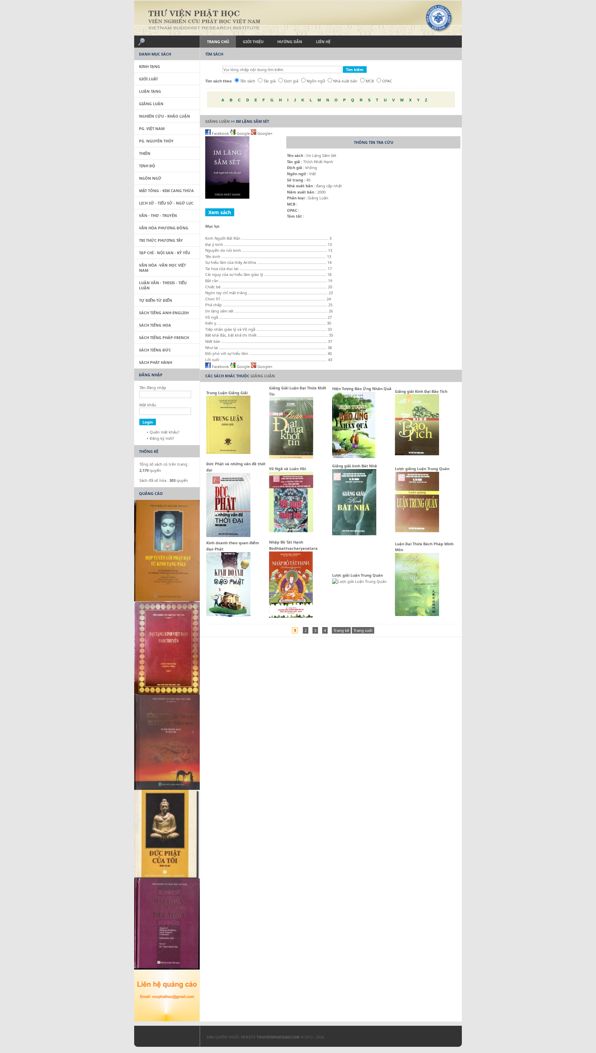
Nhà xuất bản (345, 80)
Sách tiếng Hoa (155, 325)
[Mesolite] (163, 1038)
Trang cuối (363, 630)
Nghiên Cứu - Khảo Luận (164, 116)
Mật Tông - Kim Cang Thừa (166, 190)
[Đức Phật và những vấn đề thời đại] (228, 535)
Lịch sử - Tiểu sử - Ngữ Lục (166, 203)
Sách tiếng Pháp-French (164, 337)
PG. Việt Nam (152, 128)
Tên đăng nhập (152, 387)
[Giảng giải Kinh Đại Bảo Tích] (417, 453)
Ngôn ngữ (316, 80)
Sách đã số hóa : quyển (163, 480)
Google (243, 133)
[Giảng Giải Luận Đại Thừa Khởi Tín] (291, 457)
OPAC (387, 80)
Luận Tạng (150, 91)
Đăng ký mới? (162, 438)
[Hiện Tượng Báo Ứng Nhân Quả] (353, 456)
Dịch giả (291, 80)
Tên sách (247, 80)
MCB (370, 80)
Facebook (220, 133)
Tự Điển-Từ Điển (155, 300)
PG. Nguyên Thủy (156, 140)
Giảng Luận (217, 121)
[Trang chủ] (298, 18)
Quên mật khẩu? (164, 432)
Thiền (144, 153)
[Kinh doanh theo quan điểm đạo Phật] (228, 615)
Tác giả (270, 80)
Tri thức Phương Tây (161, 240)
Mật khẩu (147, 404)
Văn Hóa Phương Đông (163, 227)
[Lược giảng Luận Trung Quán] (417, 530)
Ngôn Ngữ (150, 178)
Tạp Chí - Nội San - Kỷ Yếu (164, 252)
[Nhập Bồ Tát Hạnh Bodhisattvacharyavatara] (291, 616)
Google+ (264, 133)
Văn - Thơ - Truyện (158, 215)
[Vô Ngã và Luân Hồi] (291, 530)
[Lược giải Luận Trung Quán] (359, 581)
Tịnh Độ (147, 165)
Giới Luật (148, 78)
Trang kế (341, 630)
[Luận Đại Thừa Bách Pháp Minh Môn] (417, 614)
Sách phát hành (155, 362)
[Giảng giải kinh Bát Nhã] (354, 533)
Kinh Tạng (149, 66)
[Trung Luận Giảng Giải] (228, 452)
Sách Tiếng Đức (155, 349)
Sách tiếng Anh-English (164, 312)
